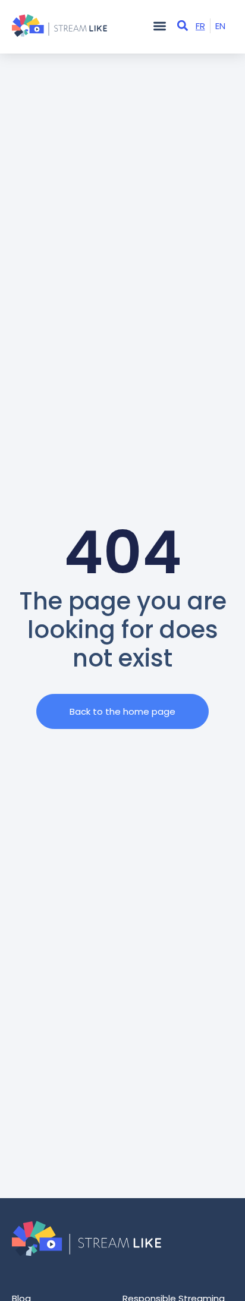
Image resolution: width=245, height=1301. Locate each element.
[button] (159, 25)
